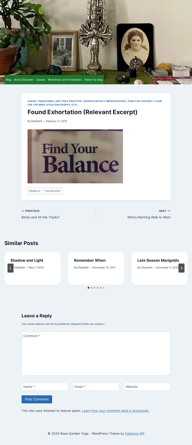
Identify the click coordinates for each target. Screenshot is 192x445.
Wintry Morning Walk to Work (148, 214)
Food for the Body (140, 101)
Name (29, 387)
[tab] (88, 288)
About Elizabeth (23, 79)
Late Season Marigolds (158, 260)
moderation (53, 190)
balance (34, 190)
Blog (8, 79)
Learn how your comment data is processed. (115, 411)
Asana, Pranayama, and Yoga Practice (54, 101)
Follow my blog (93, 79)
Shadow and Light (26, 260)
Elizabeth (36, 121)
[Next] (181, 268)
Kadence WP (135, 433)
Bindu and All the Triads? (40, 214)
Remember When (90, 260)
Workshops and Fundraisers (65, 79)
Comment (31, 336)
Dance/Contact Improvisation (104, 101)
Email (79, 387)
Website (132, 387)
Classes (40, 79)
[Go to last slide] (11, 268)
